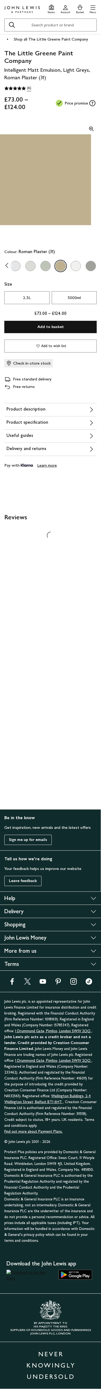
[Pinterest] (58, 983)
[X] (27, 983)
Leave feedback (23, 881)
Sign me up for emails (28, 839)
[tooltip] (92, 103)
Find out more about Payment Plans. (33, 1131)
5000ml (74, 297)
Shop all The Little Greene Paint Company (51, 39)
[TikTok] (89, 983)
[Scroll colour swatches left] (8, 266)
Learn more (47, 465)
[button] (92, 8)
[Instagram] (73, 983)
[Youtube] (43, 983)
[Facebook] (12, 983)
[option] (15, 266)
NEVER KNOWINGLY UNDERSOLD (50, 1365)
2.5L (27, 297)
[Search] (11, 25)
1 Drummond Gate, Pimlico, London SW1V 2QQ (53, 1031)
